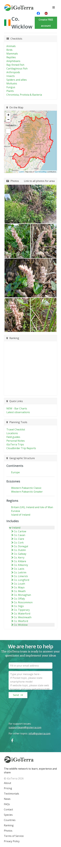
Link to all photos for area (39, 181)
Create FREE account (46, 22)
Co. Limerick (21, 576)
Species (8, 814)
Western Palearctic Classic (26, 488)
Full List (29, 391)
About (7, 783)
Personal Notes (15, 440)
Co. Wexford (21, 621)
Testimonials (11, 793)
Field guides (13, 437)
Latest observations (18, 412)
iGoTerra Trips (15, 444)
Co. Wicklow (21, 624)
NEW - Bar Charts (16, 408)
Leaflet (21, 171)
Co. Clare (19, 539)
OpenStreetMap (41, 171)
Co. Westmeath (22, 617)
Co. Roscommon (23, 602)
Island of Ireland (20, 514)
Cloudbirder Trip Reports (21, 448)
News (7, 799)
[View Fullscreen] (8, 131)
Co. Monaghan (22, 595)
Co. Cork (19, 542)
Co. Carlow (20, 531)
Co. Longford (21, 580)
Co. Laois (19, 568)
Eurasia (15, 511)
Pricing (8, 788)
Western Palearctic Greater (27, 491)
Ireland (16, 527)
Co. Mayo (19, 587)
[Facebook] (12, 740)
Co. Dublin (20, 550)
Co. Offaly (19, 598)
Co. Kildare (20, 561)
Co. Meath (20, 591)
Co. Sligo (19, 606)
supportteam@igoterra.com (25, 727)
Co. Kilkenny (21, 565)
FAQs (7, 804)
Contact (8, 809)
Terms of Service (14, 836)
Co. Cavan (19, 535)
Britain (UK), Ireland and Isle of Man (32, 507)
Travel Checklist (15, 429)
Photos (8, 830)
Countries (9, 820)
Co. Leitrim (20, 572)
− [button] (8, 119)
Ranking (9, 825)
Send (16, 695)
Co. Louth (19, 583)
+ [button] (8, 115)
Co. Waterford (22, 613)
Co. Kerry (19, 557)
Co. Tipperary (22, 610)
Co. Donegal (21, 546)
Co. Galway (20, 553)
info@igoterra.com (39, 733)
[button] (30, 204)
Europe (15, 472)
